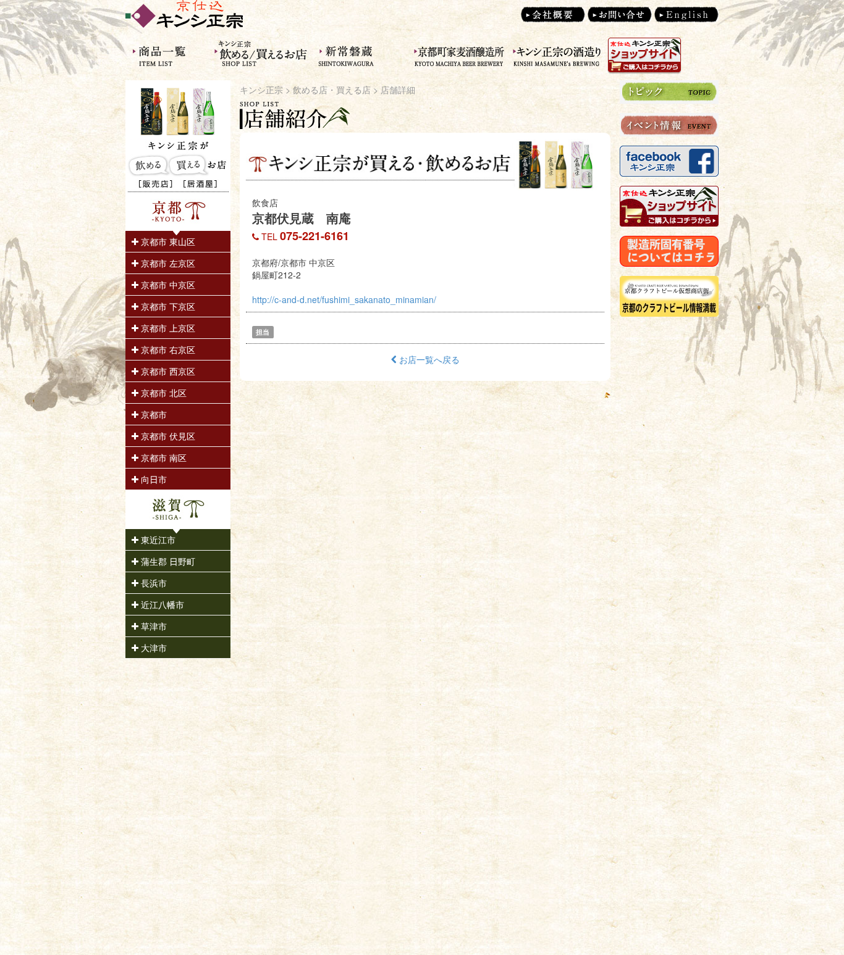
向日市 (152, 479)
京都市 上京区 (166, 328)
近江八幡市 (161, 604)
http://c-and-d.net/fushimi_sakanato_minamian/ (344, 299)
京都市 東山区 (166, 241)
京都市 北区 (162, 392)
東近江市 (156, 539)
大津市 (152, 647)
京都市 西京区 (166, 371)
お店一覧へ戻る (428, 359)
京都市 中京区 (166, 284)
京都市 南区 (162, 457)
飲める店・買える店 (332, 89)
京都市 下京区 (166, 306)
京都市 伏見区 (166, 436)
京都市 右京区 (166, 349)
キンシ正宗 (261, 89)
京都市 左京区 (166, 263)
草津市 (152, 626)
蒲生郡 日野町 (166, 561)
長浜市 (152, 583)
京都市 (152, 414)
